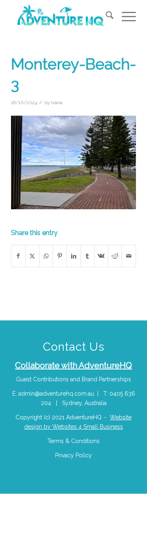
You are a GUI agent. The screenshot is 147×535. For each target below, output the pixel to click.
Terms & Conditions (73, 441)
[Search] (106, 16)
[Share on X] (32, 256)
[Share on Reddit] (115, 256)
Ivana (56, 102)
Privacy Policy (73, 455)
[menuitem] (106, 16)
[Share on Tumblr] (87, 256)
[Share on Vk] (101, 256)
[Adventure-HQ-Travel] (61, 16)
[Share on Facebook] (18, 256)
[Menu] (125, 16)
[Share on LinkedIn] (73, 256)
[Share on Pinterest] (60, 256)
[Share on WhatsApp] (46, 256)
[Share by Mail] (129, 256)
